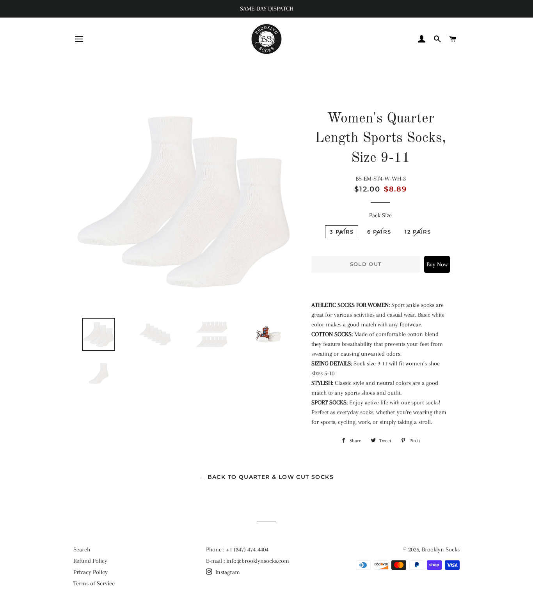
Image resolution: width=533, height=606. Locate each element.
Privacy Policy (90, 572)
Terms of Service (94, 583)
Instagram (227, 572)
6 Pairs (379, 232)
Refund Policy (90, 560)
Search (81, 549)
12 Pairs (418, 232)
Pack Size (380, 215)
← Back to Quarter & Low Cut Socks (266, 476)
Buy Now (437, 264)
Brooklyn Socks (441, 549)
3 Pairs (342, 232)
